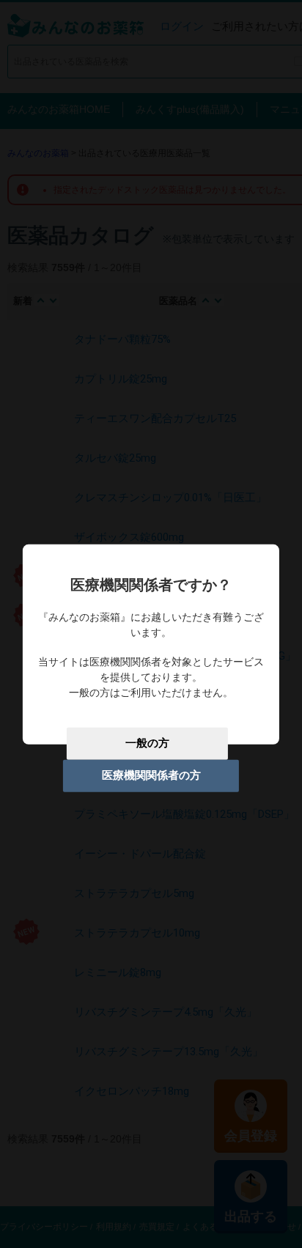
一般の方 (147, 743)
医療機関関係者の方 (151, 775)
